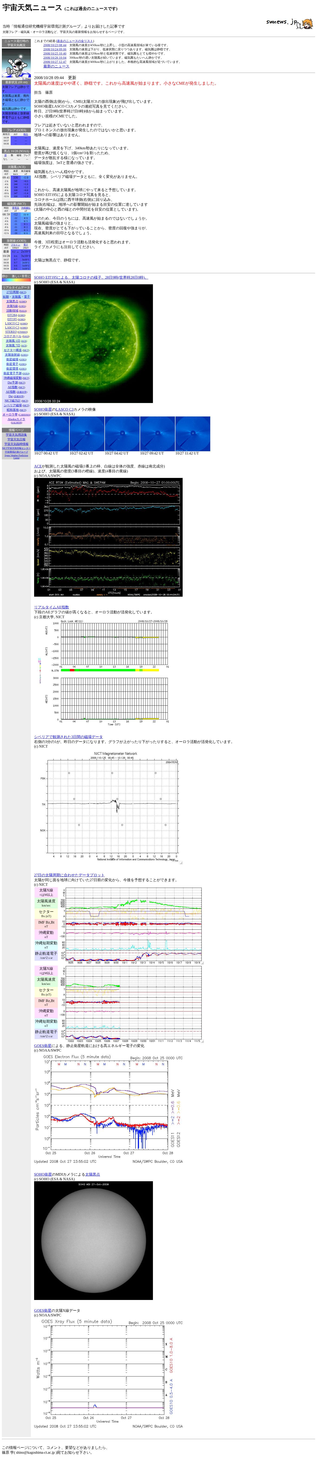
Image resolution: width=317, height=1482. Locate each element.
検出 (25, 134)
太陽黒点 (92, 1174)
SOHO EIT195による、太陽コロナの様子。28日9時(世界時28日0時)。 (91, 277)
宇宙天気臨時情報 (16, 444)
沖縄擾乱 (25, 208)
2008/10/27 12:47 (54, 62)
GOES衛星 (43, 1046)
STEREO (22, 332)
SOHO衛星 (43, 409)
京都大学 (21, 392)
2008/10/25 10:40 (54, 53)
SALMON (16, 422)
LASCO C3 (65, 409)
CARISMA (24, 414)
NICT (23, 292)
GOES (22, 306)
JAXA (26, 373)
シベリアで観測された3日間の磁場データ (68, 737)
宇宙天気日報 (16, 439)
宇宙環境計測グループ (16, 452)
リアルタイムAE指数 (51, 607)
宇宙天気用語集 (16, 434)
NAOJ (26, 336)
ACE (24, 341)
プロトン (15, 244)
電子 (25, 244)
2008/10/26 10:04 (54, 57)
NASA (23, 311)
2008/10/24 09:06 (54, 49)
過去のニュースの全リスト (75, 41)
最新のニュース (56, 66)
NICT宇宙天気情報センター (16, 448)
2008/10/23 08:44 (54, 45)
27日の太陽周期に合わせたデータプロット (69, 875)
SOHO (23, 301)
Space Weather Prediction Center (16, 456)
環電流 (15, 208)
